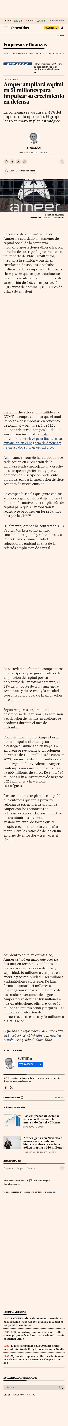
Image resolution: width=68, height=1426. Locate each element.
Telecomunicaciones (23, 54)
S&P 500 (30, 20)
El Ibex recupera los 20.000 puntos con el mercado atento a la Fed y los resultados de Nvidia (33, 1347)
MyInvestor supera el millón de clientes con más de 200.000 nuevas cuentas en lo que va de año (33, 1359)
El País (60, 35)
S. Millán (34, 147)
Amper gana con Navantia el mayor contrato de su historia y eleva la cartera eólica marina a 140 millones (43, 1143)
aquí (53, 1191)
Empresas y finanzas (25, 44)
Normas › (60, 1097)
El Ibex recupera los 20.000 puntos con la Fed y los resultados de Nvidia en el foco (48, 68)
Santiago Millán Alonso (35, 1152)
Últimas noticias (15, 1312)
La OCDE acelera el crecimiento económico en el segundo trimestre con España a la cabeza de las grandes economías (33, 1322)
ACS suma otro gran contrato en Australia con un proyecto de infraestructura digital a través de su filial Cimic (33, 1335)
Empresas (8, 1168)
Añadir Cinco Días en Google (22, 171)
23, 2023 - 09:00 (38, 153)
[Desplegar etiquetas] (62, 1168)
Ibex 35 (8, 20)
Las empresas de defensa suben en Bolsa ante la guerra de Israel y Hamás (41, 1119)
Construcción (54, 54)
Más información (10, 1184)
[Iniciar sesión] (62, 27)
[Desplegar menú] (5, 28)
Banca (7, 54)
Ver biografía (26, 1064)
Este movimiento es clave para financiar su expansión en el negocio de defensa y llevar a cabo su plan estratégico (32, 440)
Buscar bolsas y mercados (20, 1378)
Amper (20, 1168)
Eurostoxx (18, 1395)
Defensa (31, 1168)
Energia (40, 54)
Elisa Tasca (28, 1127)
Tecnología (10, 79)
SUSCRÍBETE (51, 28)
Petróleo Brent (57, 20)
